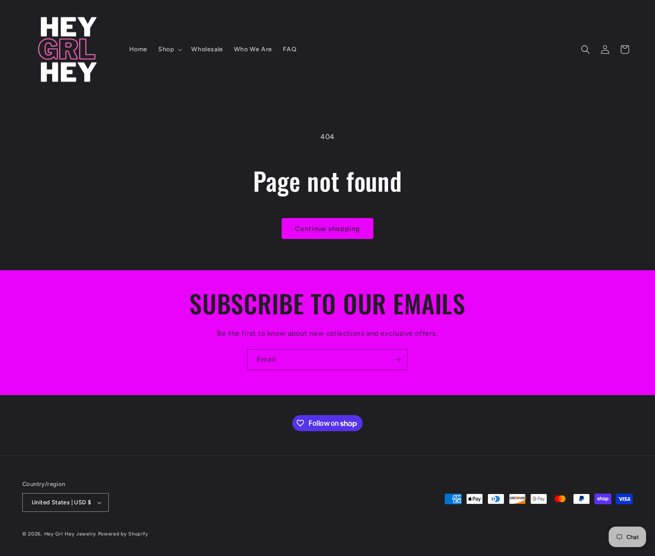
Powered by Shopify (123, 534)
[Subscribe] (397, 359)
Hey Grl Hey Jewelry (70, 534)
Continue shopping (327, 229)
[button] (169, 49)
